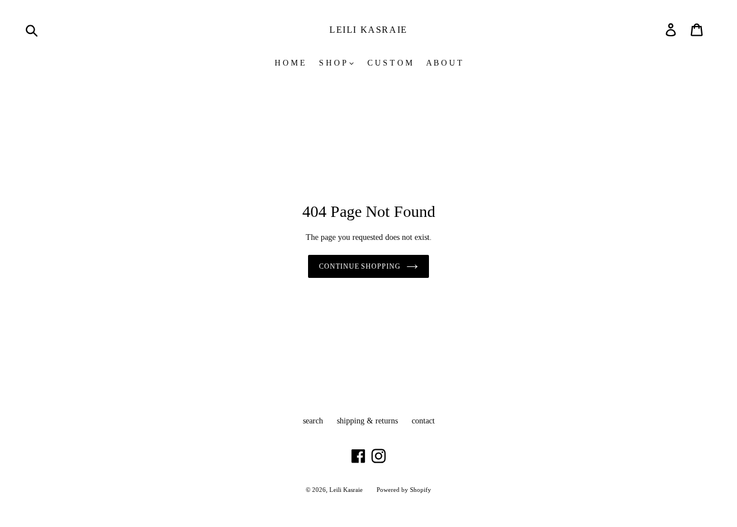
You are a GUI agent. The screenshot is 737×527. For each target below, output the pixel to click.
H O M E (290, 63)
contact (423, 421)
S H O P (333, 63)
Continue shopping (360, 266)
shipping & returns (367, 421)
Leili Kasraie (368, 30)
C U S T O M (389, 63)
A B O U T (444, 63)
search (313, 421)
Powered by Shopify (404, 489)
